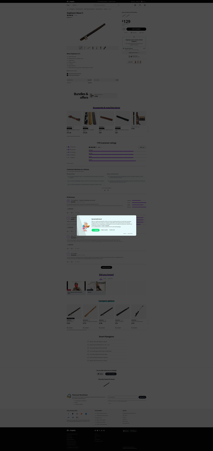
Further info (112, 229)
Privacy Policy (130, 233)
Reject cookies (104, 229)
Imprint (124, 233)
